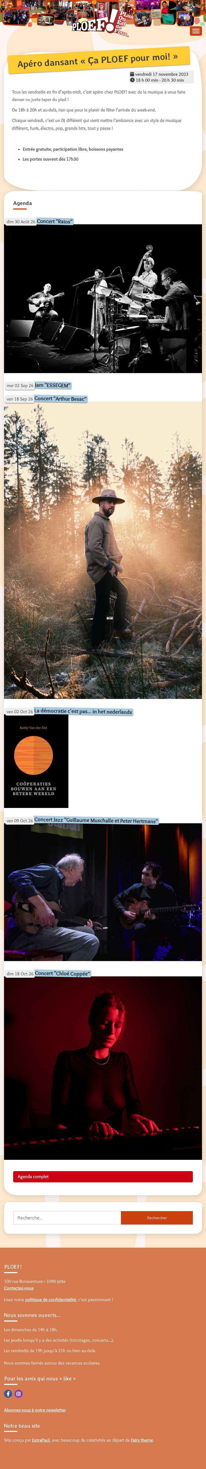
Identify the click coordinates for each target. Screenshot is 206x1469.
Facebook (8, 1394)
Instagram (18, 1394)
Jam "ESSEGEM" (52, 385)
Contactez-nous (19, 1288)
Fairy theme (142, 1440)
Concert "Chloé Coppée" (62, 973)
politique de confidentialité (50, 1299)
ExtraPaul (41, 1440)
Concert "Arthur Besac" (60, 398)
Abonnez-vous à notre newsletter (35, 1410)
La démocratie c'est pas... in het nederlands (83, 711)
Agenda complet (33, 1176)
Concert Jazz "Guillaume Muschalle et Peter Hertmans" (96, 820)
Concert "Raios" (54, 221)
